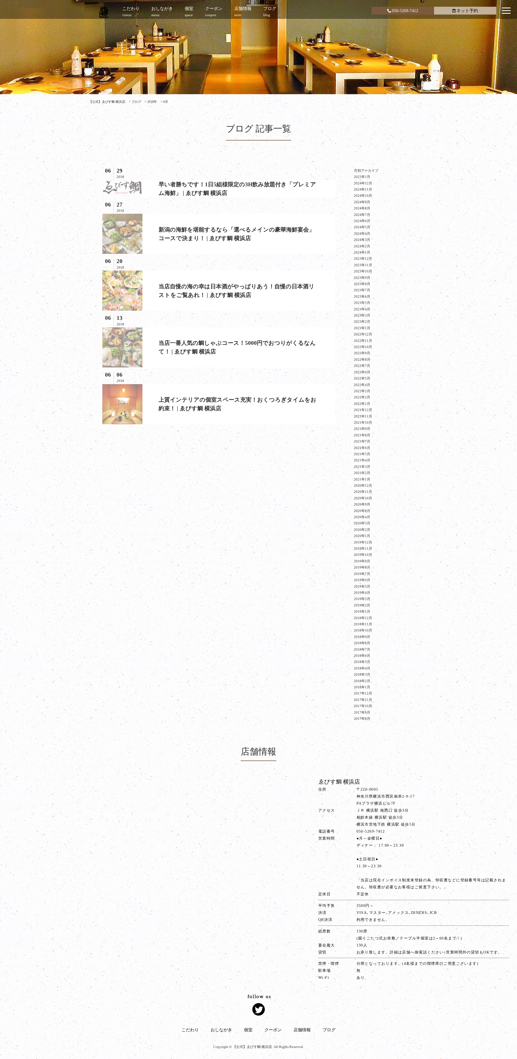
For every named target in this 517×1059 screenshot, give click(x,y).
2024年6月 (362, 221)
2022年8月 (362, 359)
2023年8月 (362, 284)
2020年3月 (362, 523)
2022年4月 (362, 385)
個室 (248, 1030)
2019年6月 (362, 580)
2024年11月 (363, 189)
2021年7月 (362, 441)
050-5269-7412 (405, 10)
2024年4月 (362, 234)
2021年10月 (363, 422)
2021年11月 (363, 416)
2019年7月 (362, 574)
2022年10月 (363, 347)
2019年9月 (362, 561)
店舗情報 (302, 1030)
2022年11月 (363, 341)
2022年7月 (362, 366)
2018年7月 (362, 649)
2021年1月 (362, 479)
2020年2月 (362, 530)
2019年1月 (362, 611)
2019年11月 (363, 548)
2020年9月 (362, 504)
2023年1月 (362, 328)
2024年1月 (362, 252)
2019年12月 (363, 542)
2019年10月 (363, 555)
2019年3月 (362, 599)
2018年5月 (362, 662)
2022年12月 (363, 334)
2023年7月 (362, 290)
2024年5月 (362, 227)
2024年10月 (363, 196)
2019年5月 (362, 586)
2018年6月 (362, 656)
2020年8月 (362, 511)
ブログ (329, 1030)
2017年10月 (363, 706)
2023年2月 (362, 322)
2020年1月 (362, 536)
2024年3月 (362, 240)
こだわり (190, 1030)
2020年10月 (363, 498)
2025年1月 (362, 177)
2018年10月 (363, 630)
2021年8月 (362, 435)
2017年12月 (363, 693)
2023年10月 (363, 271)
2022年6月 (362, 372)
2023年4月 (362, 309)
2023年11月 (363, 265)
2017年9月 (362, 712)
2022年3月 (362, 391)
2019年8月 (362, 567)
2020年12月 (363, 485)
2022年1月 (362, 404)
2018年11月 (363, 624)
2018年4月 (362, 668)
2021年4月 (362, 460)
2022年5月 (362, 378)
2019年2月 (362, 605)
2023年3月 (362, 315)
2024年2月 (362, 246)
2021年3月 (362, 467)
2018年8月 (362, 643)
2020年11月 (363, 492)
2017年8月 (362, 719)
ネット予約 (467, 10)
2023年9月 (362, 278)
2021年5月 (362, 454)
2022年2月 (362, 397)
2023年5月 (362, 303)
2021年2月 (362, 473)
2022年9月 (362, 353)
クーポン (273, 1030)
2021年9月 (362, 429)
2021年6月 (362, 448)
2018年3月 (362, 674)
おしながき (221, 1030)
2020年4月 (362, 517)
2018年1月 (362, 687)
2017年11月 (363, 700)
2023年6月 (362, 296)
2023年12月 (363, 259)
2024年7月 (362, 215)
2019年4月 (362, 593)
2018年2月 (362, 681)
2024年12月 (363, 183)
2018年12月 (363, 618)
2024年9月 (362, 202)
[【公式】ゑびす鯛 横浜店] (103, 12)
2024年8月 (362, 208)
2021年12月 (363, 410)
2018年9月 (362, 637)
